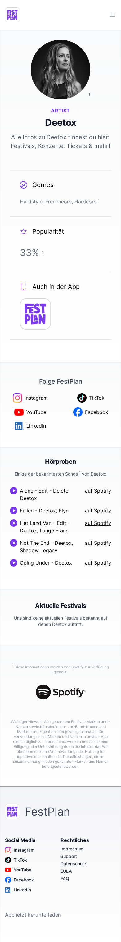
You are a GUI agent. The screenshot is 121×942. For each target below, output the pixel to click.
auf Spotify (98, 491)
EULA (66, 871)
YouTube (22, 869)
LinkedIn (22, 889)
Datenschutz (73, 863)
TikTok (20, 859)
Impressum (71, 848)
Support (68, 856)
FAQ (64, 878)
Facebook (24, 879)
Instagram (24, 850)
